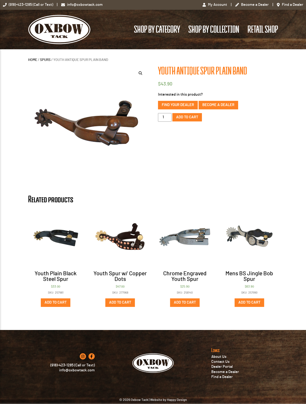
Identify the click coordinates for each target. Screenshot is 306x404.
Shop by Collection (213, 30)
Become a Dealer (218, 105)
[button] (140, 73)
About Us (218, 357)
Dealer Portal (222, 367)
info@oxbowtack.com (77, 370)
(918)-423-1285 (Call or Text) (72, 365)
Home (32, 60)
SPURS (45, 60)
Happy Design (177, 400)
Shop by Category (157, 30)
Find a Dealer (222, 377)
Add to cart (187, 117)
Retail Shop (263, 30)
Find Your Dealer (178, 105)
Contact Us (220, 362)
